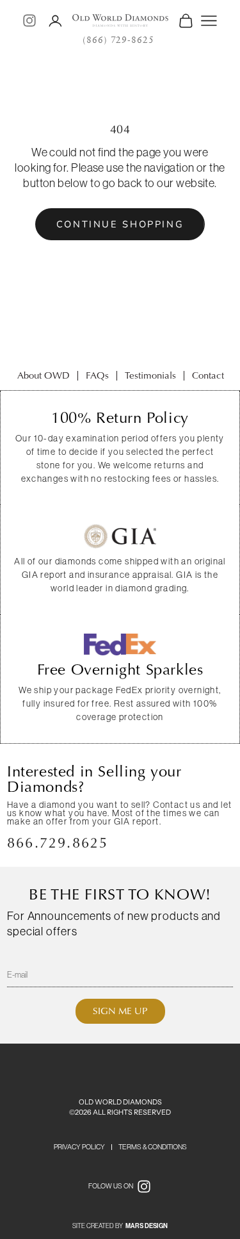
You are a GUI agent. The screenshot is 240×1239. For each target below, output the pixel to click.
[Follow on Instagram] (29, 20)
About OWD (43, 375)
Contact (208, 375)
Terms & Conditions (152, 1147)
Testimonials (150, 375)
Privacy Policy (79, 1147)
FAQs (97, 375)
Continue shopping (120, 224)
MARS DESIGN (146, 1226)
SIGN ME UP (120, 1011)
